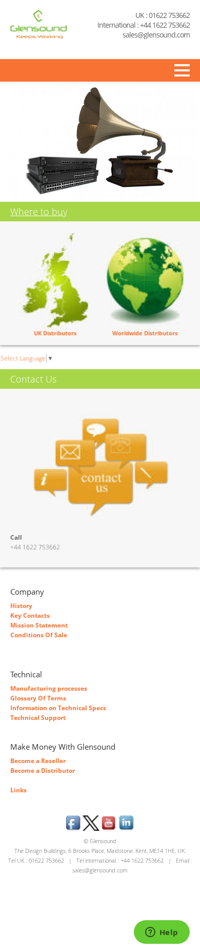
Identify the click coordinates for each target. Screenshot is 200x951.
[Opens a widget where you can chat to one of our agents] (161, 933)
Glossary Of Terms (38, 698)
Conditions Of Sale (38, 635)
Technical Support (38, 717)
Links (18, 790)
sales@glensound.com (156, 35)
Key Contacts (30, 615)
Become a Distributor (42, 770)
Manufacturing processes (48, 688)
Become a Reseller (38, 760)
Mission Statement (39, 625)
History (21, 605)
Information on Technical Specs (58, 707)
